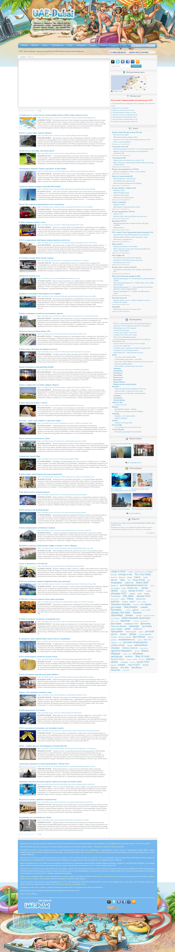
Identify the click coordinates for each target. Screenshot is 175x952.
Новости (34, 45)
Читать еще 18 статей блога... (121, 199)
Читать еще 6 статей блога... (121, 264)
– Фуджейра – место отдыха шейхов (124, 416)
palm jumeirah (126, 670)
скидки (132, 594)
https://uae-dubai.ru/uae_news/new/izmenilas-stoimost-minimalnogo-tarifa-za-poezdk (65, 548)
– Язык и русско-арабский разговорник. (124, 337)
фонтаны (146, 623)
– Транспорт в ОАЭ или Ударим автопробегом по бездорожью (131, 326)
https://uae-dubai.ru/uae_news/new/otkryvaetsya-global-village (58, 459)
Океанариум (124, 662)
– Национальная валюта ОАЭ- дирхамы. (124, 328)
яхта (129, 580)
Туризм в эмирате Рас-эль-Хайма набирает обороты (39, 385)
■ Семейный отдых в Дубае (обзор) (124, 181)
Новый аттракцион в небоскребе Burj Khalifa (36, 367)
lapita (120, 642)
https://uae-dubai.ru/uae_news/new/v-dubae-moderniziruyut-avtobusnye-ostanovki (64, 530)
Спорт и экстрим (118, 202)
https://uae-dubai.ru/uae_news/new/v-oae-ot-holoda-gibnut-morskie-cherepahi (63, 135)
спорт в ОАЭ (118, 571)
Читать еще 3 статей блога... (121, 173)
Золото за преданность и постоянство (33, 563)
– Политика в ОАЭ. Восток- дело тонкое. (124, 335)
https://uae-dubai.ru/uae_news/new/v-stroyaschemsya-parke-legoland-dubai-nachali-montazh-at (68, 641)
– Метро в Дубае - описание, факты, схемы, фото (128, 366)
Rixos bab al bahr (115, 599)
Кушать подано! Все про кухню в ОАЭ (125, 132)
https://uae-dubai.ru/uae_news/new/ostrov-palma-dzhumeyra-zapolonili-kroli (62, 153)
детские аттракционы (135, 642)
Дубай (114, 355)
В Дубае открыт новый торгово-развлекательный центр (40, 474)
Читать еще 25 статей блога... (121, 295)
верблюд (115, 601)
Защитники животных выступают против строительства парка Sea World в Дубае (50, 782)
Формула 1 (114, 585)
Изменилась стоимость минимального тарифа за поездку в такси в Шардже (48, 546)
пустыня (147, 626)
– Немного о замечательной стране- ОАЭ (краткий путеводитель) (131, 323)
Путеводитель (57, 45)
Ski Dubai (114, 574)
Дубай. (148, 610)
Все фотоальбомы (134, 513)
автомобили (141, 644)
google (139, 601)
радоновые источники (148, 615)
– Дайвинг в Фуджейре (120, 418)
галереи (130, 572)
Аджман (115, 420)
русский (125, 654)
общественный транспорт (135, 617)
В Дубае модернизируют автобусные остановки (37, 528)
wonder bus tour (144, 621)
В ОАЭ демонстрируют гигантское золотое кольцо (38, 657)
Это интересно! (117, 158)
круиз (132, 601)
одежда (129, 577)
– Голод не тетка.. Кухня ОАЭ (121, 346)
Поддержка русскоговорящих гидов (124, 117)
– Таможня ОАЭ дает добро (120, 330)
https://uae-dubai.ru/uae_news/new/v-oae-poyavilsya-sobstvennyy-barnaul (62, 512)
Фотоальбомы (135, 468)
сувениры (139, 615)
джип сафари (116, 629)
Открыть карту (118, 91)
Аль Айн (124, 667)
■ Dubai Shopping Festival (121, 193)
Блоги (45, 45)
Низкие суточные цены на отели (123, 110)
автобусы (136, 667)
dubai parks (132, 662)
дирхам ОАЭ (114, 577)
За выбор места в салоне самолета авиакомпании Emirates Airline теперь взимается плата (53, 115)
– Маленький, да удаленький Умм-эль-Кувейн (127, 432)
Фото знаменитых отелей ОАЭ (142, 509)
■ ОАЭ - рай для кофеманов (121, 142)
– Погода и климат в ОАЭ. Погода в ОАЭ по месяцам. (128, 343)
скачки (152, 585)
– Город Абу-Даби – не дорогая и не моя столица (128, 391)
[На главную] (53, 13)
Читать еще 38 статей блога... (121, 311)
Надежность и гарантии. (120, 108)
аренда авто (141, 599)
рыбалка (114, 640)
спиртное (114, 642)
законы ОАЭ (143, 595)
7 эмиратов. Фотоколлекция (120, 509)
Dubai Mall (142, 582)
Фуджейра (115, 413)
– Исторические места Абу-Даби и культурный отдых (129, 393)
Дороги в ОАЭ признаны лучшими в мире (35, 692)
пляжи (121, 664)
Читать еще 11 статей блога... (121, 144)
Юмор (114, 307)
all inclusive (136, 621)
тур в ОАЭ (134, 664)
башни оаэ (138, 629)
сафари (122, 599)
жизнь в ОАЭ (135, 590)
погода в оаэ (125, 574)
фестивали (139, 636)
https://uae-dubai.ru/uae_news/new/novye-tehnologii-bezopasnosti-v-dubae (62, 441)
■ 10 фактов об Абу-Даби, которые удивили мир (127, 260)
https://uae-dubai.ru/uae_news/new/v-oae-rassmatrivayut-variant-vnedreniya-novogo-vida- (67, 584)
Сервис (93, 45)
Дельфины (149, 572)
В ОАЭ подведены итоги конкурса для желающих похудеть (41, 728)
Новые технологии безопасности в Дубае (34, 438)
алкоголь (129, 582)
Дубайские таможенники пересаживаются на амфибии (40, 294)
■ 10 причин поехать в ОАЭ (121, 262)
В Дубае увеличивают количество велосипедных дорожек (41, 313)
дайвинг (135, 610)
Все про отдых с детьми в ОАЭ (122, 267)
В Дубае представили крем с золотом (33, 403)
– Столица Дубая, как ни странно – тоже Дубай (127, 359)
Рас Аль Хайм (117, 425)
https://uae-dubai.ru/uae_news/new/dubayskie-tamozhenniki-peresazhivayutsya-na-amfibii (67, 296)
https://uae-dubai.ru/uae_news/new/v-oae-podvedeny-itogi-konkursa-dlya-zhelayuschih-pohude (69, 730)
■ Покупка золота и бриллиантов (123, 197)
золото (129, 656)
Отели (69, 45)
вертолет (150, 637)
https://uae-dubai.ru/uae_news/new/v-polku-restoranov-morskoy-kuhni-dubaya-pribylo (66, 677)
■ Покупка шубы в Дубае (121, 195)
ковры (144, 602)
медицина (116, 582)
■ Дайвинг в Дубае (119, 204)
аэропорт (125, 620)
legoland (135, 659)
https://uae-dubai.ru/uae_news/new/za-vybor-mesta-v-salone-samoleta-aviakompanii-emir (66, 117)
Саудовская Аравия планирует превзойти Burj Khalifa (40, 186)
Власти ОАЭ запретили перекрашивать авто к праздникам (41, 204)
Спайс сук (124, 591)
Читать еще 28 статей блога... (121, 166)
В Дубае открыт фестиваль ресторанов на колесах (38, 349)
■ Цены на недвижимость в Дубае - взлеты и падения (129, 171)
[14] (39, 111)
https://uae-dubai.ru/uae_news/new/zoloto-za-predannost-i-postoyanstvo (61, 566)
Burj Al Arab (142, 656)
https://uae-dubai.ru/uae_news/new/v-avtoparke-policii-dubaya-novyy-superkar (63, 260)
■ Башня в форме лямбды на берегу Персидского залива (130, 237)
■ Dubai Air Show (118, 228)
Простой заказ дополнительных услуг (125, 119)
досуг (114, 579)
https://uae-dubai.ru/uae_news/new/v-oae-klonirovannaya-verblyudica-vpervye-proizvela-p (67, 243)
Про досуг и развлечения (121, 176)
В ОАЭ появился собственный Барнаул (34, 510)
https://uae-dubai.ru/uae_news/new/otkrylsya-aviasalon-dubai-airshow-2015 (62, 334)
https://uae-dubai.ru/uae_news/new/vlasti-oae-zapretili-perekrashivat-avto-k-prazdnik (65, 207)
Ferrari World (139, 580)
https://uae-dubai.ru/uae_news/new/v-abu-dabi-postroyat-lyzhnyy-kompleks (62, 494)
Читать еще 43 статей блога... (121, 155)
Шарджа (115, 407)
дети (117, 621)
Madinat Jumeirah (130, 648)
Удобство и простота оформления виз (125, 115)
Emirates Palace (117, 659)
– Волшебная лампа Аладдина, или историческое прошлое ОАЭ (131, 348)
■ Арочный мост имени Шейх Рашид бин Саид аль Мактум (131, 235)
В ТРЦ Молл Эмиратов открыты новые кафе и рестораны (41, 599)
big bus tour (142, 659)
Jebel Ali (140, 640)
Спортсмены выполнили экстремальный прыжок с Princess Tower (44, 764)
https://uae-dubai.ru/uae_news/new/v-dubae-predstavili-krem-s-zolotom (61, 405)
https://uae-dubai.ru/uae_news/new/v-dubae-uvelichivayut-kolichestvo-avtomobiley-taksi (67, 621)
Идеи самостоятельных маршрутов (124, 276)
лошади (115, 647)
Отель (130, 654)
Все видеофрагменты (134, 462)
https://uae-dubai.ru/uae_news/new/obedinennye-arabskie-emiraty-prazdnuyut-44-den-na (66, 171)
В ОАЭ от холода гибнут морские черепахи (35, 133)
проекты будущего (121, 650)
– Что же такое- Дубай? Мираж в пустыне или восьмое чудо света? (133, 361)
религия (128, 610)
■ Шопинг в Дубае (119, 190)
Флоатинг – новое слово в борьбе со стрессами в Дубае (40, 421)
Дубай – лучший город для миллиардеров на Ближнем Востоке (43, 746)
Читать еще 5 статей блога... (121, 230)
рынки (129, 615)
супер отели (118, 644)
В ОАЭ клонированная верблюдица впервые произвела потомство (44, 240)
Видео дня (115, 244)
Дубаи (132, 634)
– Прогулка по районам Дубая (122, 364)
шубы (140, 594)
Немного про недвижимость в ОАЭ (124, 169)
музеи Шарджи (115, 618)
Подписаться (136, 66)
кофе (148, 580)
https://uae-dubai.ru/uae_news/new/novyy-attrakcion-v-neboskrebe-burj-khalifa (63, 369)
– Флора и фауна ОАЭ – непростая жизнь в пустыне (127, 352)
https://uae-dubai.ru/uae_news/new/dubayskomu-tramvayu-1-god (59, 278)
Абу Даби (115, 386)
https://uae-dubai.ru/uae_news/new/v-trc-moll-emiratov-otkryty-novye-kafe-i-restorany (66, 602)
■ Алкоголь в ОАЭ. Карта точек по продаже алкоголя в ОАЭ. (131, 139)
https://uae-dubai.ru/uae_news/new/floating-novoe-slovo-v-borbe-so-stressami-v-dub (65, 423)
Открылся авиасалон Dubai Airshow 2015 (34, 331)
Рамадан (130, 645)
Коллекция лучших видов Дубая (140, 489)
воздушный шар (144, 648)
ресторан (116, 606)
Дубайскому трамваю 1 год (29, 276)
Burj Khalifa (130, 606)
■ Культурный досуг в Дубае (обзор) (124, 178)
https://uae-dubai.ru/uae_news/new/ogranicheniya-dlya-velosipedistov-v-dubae (63, 820)
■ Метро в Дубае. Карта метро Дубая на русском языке (130, 216)
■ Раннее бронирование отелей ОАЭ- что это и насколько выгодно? (133, 149)
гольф (145, 577)
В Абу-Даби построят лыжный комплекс (34, 492)
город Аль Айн (117, 402)
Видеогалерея (135, 438)
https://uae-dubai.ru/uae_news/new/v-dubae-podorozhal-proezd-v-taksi (60, 225)
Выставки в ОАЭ (118, 221)
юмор (130, 598)
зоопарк (148, 591)
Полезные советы (118, 298)
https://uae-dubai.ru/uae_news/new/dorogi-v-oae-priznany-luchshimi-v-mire (62, 695)
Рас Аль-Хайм (143, 574)
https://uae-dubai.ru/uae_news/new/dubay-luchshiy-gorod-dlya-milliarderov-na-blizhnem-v (67, 748)
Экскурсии (81, 45)
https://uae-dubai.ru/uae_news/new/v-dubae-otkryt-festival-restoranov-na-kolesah (64, 352)
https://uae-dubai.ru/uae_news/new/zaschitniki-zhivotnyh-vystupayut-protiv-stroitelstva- (66, 784)
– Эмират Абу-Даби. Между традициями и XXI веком (129, 389)
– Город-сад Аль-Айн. (120, 404)
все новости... (151, 533)
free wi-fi (147, 639)
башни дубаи (131, 632)
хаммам (143, 610)
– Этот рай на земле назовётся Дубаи (124, 357)
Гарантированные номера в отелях (124, 112)
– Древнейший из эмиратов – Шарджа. (125, 409)
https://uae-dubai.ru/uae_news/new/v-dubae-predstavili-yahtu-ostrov (60, 713)
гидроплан (129, 659)
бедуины (113, 665)
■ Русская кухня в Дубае (121, 135)
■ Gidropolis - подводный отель (122, 239)
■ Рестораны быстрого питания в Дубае (125, 137)
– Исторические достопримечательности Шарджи (128, 411)
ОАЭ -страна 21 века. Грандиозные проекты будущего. (131, 232)
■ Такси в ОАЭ (118, 214)
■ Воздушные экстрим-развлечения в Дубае (126, 207)
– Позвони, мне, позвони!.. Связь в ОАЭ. (124, 332)
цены (128, 628)
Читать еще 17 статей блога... (121, 185)
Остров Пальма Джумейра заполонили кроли (36, 151)
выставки (116, 623)
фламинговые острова (140, 572)
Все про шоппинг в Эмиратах (122, 188)
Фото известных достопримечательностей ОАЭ (121, 489)
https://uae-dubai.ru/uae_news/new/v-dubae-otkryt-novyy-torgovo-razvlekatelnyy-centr (66, 477)
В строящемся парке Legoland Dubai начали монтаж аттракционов (44, 639)
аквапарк (134, 626)
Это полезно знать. (118, 146)
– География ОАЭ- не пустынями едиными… (126, 350)
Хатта (112, 621)
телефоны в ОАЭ (131, 624)
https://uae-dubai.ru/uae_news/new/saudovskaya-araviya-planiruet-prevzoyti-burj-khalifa (66, 189)
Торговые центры (120, 604)
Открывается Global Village (29, 456)
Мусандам (137, 651)
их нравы (146, 604)
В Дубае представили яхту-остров (32, 710)
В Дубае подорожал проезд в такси (32, 222)
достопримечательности (133, 585)
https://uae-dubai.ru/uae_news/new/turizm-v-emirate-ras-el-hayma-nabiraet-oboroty (64, 387)
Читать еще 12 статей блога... (121, 273)
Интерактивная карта (135, 72)
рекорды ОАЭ (118, 593)
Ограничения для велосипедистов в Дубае (35, 817)
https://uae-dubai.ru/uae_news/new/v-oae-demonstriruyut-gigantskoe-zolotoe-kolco (65, 659)
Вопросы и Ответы (107, 45)
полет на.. (133, 587)
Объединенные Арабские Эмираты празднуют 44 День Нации (42, 169)
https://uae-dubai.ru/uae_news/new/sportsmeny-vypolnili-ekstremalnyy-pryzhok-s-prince (66, 766)
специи (124, 588)
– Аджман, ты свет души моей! (122, 423)
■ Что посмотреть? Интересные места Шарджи (127, 183)
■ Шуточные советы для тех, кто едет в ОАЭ (127, 309)
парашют (140, 631)
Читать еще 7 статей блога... (121, 209)
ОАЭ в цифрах (117, 255)
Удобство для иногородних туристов (124, 121)
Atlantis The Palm (120, 612)
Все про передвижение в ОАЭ (122, 211)
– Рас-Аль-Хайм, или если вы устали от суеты (127, 427)
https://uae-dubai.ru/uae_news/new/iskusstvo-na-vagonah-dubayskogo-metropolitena (65, 802)
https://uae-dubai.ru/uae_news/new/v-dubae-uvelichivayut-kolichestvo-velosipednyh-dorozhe (68, 316)
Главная (24, 45)
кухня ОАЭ (143, 661)
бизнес (123, 634)
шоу (122, 579)
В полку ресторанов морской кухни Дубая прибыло (38, 674)
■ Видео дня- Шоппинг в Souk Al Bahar (125, 246)
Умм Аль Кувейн (118, 429)
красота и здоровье (124, 637)
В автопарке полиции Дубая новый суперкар (36, 258)
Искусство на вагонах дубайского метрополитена (37, 799)
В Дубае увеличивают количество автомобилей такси (39, 619)
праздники (117, 631)
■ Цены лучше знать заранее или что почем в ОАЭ (128, 160)
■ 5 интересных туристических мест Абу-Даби (127, 258)
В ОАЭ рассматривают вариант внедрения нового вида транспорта (45, 581)
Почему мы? (135, 96)
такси (137, 576)
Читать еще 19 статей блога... (121, 241)
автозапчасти (136, 604)
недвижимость (126, 639)
